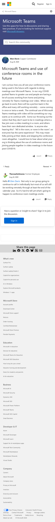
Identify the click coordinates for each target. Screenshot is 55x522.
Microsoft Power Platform (11, 406)
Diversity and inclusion (10, 494)
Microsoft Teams (10, 11)
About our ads (7, 518)
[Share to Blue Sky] (32, 250)
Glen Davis (14, 58)
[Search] (33, 4)
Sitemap (6, 512)
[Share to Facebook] (18, 250)
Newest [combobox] (47, 166)
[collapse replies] (27, 172)
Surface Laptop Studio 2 (11, 271)
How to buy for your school (11, 364)
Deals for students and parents (13, 372)
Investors (6, 490)
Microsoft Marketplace (10, 452)
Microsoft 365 (7, 401)
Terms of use (7, 515)
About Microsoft (8, 477)
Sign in (14, 220)
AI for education (8, 376)
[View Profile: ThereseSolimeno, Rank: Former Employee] (5, 175)
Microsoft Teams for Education (13, 355)
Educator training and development (14, 368)
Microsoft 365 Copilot (10, 414)
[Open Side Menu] (4, 4)
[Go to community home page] (9, 4)
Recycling (40, 515)
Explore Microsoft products (12, 288)
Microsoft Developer (9, 435)
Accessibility (7, 498)
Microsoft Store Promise (11, 330)
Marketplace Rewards (10, 456)
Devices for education (10, 351)
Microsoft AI (7, 389)
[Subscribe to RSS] (36, 250)
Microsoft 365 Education (11, 359)
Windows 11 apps (9, 292)
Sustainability (7, 502)
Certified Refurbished (10, 326)
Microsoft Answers (15, 31)
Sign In (49, 4)
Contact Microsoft (17, 512)
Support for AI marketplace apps (13, 443)
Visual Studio (7, 460)
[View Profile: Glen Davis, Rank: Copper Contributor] (5, 60)
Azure (5, 431)
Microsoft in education (10, 347)
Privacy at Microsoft (9, 485)
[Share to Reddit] (27, 250)
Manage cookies (39, 512)
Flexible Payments (9, 334)
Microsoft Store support (11, 313)
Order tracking (8, 322)
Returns (5, 317)
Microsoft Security (9, 393)
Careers (5, 472)
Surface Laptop (8, 267)
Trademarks (18, 515)
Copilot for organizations (11, 275)
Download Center (9, 309)
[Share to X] (23, 250)
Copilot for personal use (11, 280)
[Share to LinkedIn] (14, 250)
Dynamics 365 (7, 397)
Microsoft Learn (8, 439)
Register (40, 4)
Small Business (8, 418)
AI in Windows (7, 284)
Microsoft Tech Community (11, 448)
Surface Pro (7, 263)
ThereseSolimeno (17, 174)
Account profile (8, 305)
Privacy (29, 512)
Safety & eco (29, 515)
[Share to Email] (40, 250)
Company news (8, 481)
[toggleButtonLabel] (51, 11)
